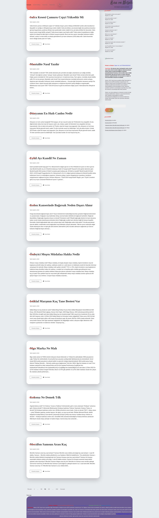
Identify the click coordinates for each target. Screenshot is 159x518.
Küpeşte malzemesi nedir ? (111, 30)
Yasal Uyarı (44, 4)
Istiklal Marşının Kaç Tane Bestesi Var (55, 301)
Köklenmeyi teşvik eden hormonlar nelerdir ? (115, 42)
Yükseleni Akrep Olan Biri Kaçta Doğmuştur (115, 125)
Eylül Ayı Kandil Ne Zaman (48, 158)
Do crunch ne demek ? (110, 50)
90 (41, 489)
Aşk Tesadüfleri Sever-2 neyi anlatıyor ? (114, 46)
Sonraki (62, 489)
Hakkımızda (52, 4)
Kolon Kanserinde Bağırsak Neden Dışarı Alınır (61, 205)
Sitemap (28, 495)
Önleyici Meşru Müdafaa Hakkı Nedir (55, 254)
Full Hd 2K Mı (108, 120)
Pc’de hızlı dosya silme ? (110, 22)
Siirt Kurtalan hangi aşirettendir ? (112, 26)
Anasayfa (28, 4)
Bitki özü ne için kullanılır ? (111, 34)
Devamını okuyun (36, 44)
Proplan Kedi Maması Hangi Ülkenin (113, 130)
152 (57, 489)
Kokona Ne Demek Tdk (45, 397)
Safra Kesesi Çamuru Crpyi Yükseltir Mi (57, 17)
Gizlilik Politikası (36, 4)
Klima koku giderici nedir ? (111, 18)
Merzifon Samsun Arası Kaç (48, 444)
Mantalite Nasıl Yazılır (44, 64)
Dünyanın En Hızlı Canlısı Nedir (51, 113)
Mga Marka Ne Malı (43, 348)
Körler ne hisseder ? (109, 38)
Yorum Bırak (47, 44)
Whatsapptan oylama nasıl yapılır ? (113, 14)
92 (49, 489)
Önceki (29, 489)
